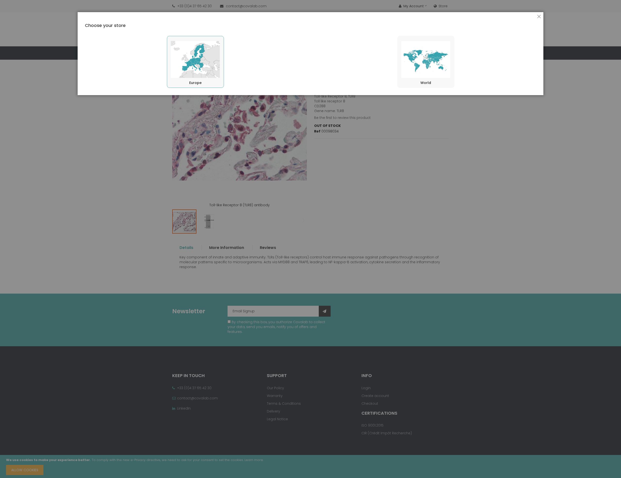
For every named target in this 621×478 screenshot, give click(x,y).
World (425, 82)
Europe (195, 82)
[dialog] (310, 239)
